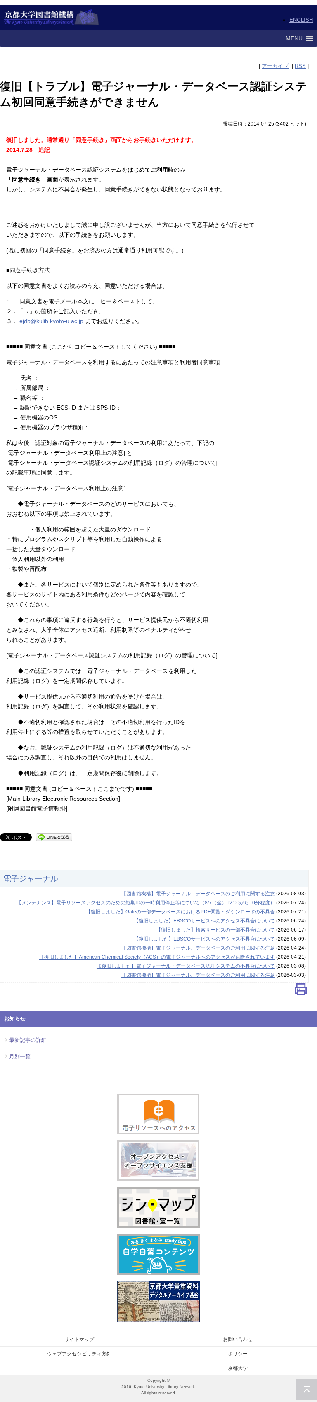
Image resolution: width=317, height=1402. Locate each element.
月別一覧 (20, 1056)
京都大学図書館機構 (51, 17)
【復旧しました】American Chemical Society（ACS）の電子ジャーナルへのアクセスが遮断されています (157, 957)
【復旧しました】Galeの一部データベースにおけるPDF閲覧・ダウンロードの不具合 (180, 912)
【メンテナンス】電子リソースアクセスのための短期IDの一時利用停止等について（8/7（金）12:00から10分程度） (146, 903)
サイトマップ (79, 1339)
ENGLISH (301, 20)
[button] (294, 38)
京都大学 (238, 1368)
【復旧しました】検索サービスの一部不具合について (215, 930)
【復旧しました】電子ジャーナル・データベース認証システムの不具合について (186, 966)
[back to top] (306, 1389)
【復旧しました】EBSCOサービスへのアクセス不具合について (204, 921)
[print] (301, 991)
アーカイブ (275, 66)
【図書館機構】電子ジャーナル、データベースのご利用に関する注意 (198, 894)
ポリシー (238, 1354)
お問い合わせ (238, 1339)
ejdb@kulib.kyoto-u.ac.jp (51, 321)
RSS (300, 66)
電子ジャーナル (30, 878)
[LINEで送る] (54, 837)
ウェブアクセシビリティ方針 (79, 1354)
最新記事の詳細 (28, 1040)
